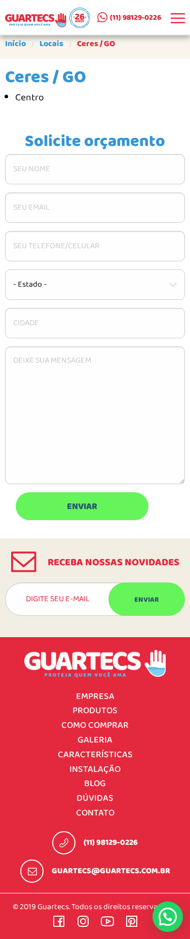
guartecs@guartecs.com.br (111, 871)
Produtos (95, 710)
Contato (95, 813)
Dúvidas (95, 798)
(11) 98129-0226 (135, 18)
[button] (168, 917)
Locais (51, 44)
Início (15, 44)
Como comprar (95, 725)
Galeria (95, 740)
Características (95, 755)
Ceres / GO (96, 44)
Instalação (95, 769)
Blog (95, 783)
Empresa (95, 696)
